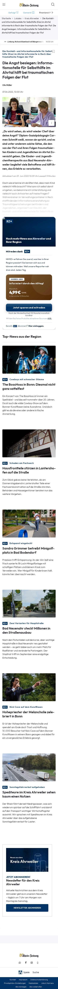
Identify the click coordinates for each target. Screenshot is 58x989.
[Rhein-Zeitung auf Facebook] (25, 962)
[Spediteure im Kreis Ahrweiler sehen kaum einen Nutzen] (29, 767)
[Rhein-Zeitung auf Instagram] (31, 962)
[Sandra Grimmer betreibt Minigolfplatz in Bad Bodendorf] (29, 523)
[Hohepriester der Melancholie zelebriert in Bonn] (29, 687)
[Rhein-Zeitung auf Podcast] (37, 962)
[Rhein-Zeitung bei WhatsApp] (19, 962)
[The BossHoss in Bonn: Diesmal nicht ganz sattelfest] (29, 359)
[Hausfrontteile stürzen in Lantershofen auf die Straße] (29, 443)
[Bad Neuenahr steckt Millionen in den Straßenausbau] (29, 603)
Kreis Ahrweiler (32, 18)
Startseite (6, 18)
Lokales (17, 18)
